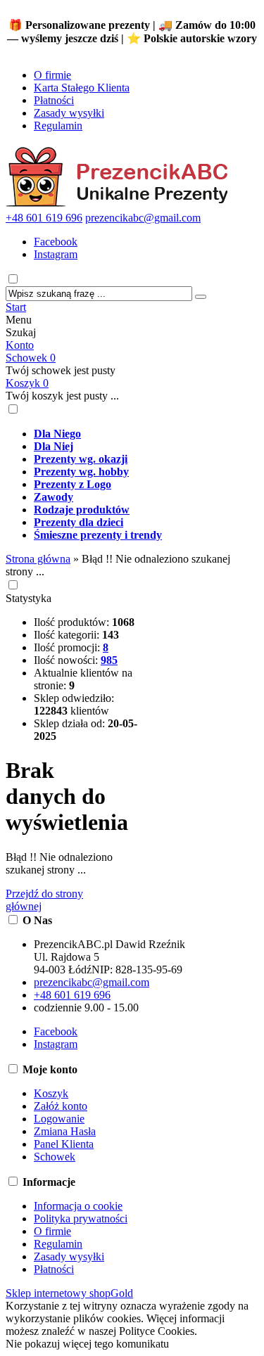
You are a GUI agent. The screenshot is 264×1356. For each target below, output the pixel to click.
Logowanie (59, 1119)
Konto (20, 345)
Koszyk (27, 383)
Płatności (54, 100)
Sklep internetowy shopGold (69, 1293)
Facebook (55, 242)
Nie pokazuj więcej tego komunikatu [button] (87, 1344)
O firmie (52, 75)
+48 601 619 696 (44, 218)
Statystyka (28, 598)
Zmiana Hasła (65, 1131)
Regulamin (58, 126)
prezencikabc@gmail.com (143, 218)
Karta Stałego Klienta (82, 88)
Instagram (55, 254)
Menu (19, 320)
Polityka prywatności (80, 1218)
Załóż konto (60, 1106)
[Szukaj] (200, 297)
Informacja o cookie (78, 1206)
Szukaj (21, 332)
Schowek (31, 358)
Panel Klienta (64, 1144)
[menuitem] (146, 434)
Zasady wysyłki (69, 113)
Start (16, 307)
